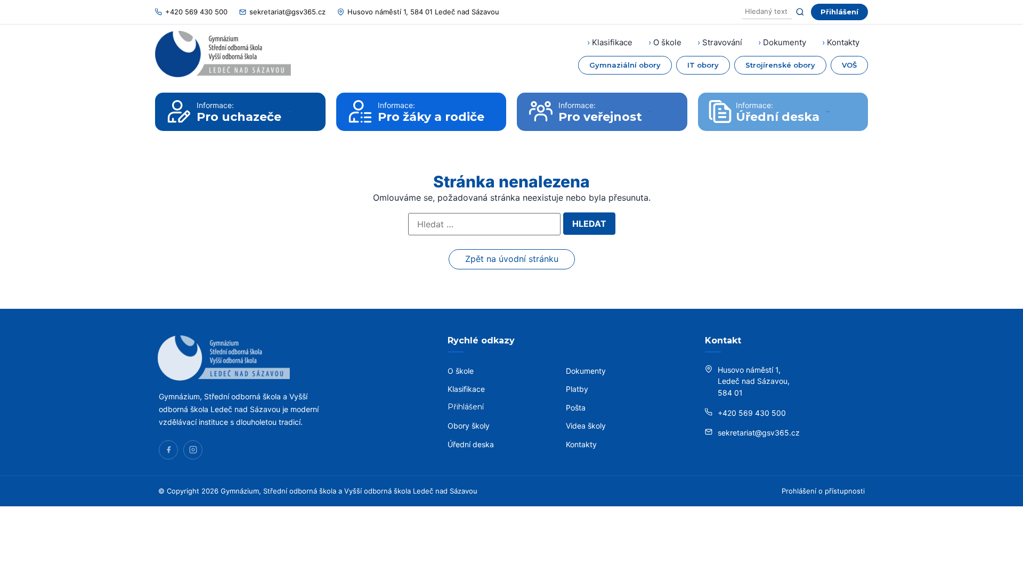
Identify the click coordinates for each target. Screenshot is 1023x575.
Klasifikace (612, 42)
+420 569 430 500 (196, 11)
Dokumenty (784, 42)
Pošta (576, 407)
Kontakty (843, 42)
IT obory (703, 65)
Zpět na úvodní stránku (511, 258)
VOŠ (849, 65)
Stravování (722, 42)
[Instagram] (192, 449)
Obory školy (469, 425)
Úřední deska (471, 444)
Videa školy (586, 425)
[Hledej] (800, 12)
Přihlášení (839, 11)
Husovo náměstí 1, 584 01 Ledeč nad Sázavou (423, 11)
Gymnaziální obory (625, 65)
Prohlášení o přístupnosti (823, 491)
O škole (667, 42)
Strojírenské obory (780, 65)
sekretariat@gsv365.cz (287, 11)
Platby (577, 388)
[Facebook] (168, 449)
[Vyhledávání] (767, 12)
